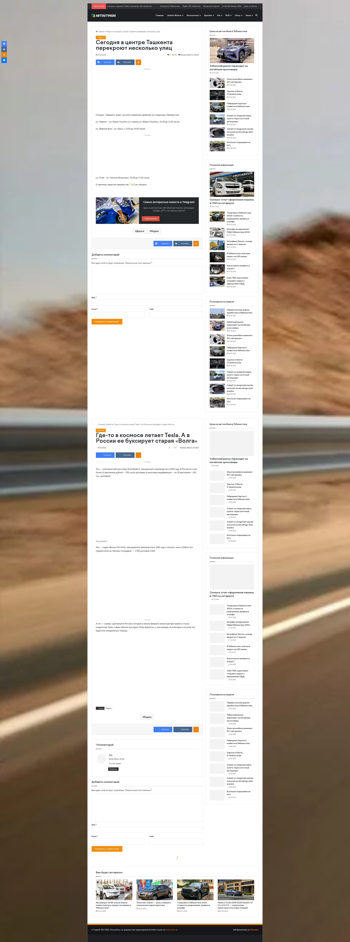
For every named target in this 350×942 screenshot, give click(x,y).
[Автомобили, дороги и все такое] (104, 15)
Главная (160, 15)
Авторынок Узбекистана (170, 6)
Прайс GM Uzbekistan (191, 6)
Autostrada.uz (171, 930)
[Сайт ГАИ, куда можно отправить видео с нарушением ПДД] (217, 281)
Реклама (254, 930)
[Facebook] (4, 44)
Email (95, 309)
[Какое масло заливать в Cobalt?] (217, 269)
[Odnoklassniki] (138, 62)
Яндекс (155, 231)
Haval (248, 15)
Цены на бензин (250, 6)
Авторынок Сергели (211, 6)
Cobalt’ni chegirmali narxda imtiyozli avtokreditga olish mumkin (240, 132)
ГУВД (132, 184)
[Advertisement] (147, 90)
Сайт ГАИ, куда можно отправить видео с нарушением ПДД (237, 281)
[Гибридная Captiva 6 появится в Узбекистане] (217, 107)
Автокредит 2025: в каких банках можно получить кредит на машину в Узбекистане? (113, 905)
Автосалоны (193, 15)
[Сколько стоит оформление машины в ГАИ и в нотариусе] (232, 184)
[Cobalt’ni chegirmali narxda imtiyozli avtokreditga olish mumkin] (217, 133)
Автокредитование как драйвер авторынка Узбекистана (130, 6)
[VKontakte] (4, 49)
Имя (94, 298)
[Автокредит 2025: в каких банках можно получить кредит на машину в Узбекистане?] (114, 889)
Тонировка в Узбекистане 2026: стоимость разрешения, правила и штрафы (193, 905)
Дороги (140, 231)
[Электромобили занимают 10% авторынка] (217, 83)
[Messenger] (4, 60)
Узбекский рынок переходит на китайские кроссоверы (238, 325)
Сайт (152, 309)
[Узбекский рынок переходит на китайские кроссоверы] (232, 50)
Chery (237, 15)
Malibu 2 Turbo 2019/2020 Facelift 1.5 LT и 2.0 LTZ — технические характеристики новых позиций (235, 905)
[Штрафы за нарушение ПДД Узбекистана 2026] (217, 233)
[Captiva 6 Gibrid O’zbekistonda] (217, 95)
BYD (228, 15)
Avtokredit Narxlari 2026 (231, 6)
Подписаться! (151, 219)
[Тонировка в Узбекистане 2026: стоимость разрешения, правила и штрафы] (217, 216)
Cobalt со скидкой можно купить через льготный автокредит (239, 119)
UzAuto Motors (174, 15)
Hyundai (208, 15)
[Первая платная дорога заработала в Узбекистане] (217, 313)
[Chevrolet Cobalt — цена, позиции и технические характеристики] (154, 889)
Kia (218, 15)
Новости (109, 32)
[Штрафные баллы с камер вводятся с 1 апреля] (217, 245)
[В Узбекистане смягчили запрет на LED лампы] (217, 257)
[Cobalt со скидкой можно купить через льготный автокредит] (217, 119)
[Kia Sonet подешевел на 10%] (217, 146)
